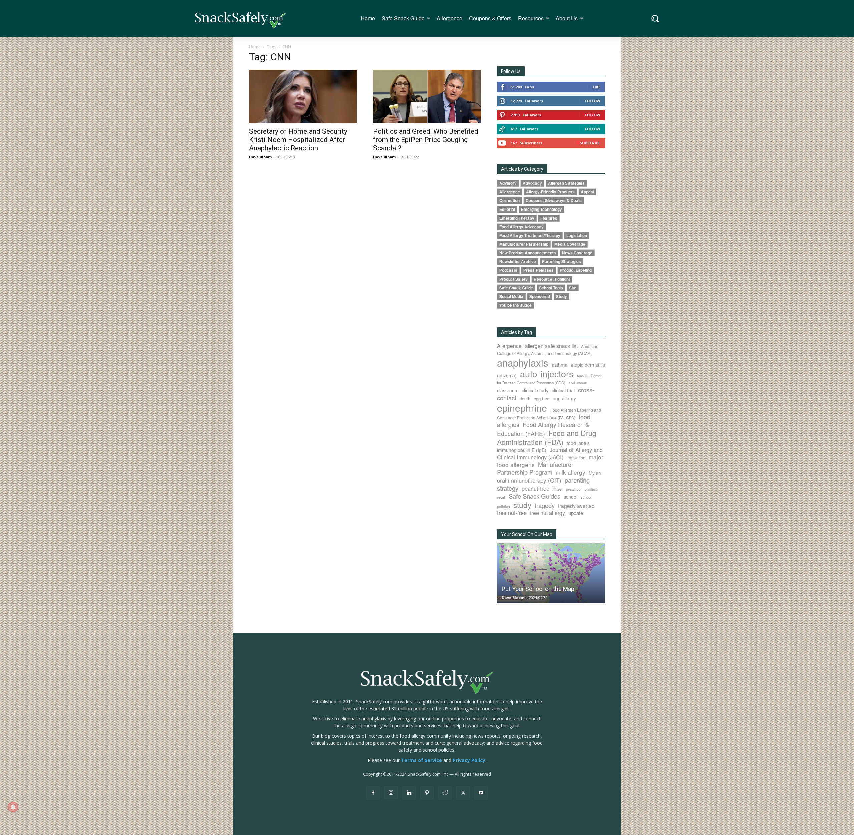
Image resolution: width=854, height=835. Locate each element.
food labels (578, 443)
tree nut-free (512, 513)
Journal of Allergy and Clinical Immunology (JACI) (550, 453)
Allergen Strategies (566, 183)
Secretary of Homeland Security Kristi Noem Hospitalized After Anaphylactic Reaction (298, 139)
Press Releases (538, 270)
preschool (573, 489)
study (522, 504)
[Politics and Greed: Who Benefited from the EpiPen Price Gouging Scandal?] (427, 96)
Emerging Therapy (516, 218)
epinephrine (522, 407)
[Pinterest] (427, 793)
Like (596, 86)
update (575, 512)
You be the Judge (515, 305)
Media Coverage (569, 244)
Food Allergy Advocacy (521, 227)
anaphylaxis (522, 362)
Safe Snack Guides (534, 495)
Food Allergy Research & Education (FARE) (543, 429)
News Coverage (577, 253)
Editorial (507, 209)
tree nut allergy (547, 513)
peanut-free (535, 488)
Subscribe (590, 142)
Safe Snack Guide (516, 288)
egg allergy (564, 398)
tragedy (545, 505)
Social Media (511, 296)
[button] (655, 18)
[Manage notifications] (13, 807)
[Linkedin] (409, 793)
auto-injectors (546, 373)
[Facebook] (373, 793)
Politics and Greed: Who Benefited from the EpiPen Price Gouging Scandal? (425, 139)
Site (572, 288)
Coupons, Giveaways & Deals (554, 200)
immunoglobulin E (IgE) (521, 450)
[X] (463, 793)
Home (255, 47)
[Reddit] (445, 793)
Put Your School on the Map (538, 588)
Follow (592, 100)
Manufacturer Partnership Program (535, 468)
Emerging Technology (541, 209)
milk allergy (570, 472)
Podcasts (508, 270)
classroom (507, 390)
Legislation (576, 235)
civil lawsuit (578, 382)
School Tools (551, 288)
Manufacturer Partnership (523, 244)
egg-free (541, 398)
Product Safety (513, 279)
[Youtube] (481, 793)
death (525, 398)
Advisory (508, 183)
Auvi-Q (582, 375)
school (570, 496)
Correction (509, 200)
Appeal (587, 192)
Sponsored (539, 296)
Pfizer (558, 489)
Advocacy (532, 183)
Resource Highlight (552, 279)
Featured (548, 218)
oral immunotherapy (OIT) (529, 480)
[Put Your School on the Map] (551, 573)
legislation (576, 458)
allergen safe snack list (551, 345)
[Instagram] (391, 792)
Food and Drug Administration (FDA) (546, 437)
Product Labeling (576, 270)
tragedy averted (576, 505)
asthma (559, 364)
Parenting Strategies (561, 261)
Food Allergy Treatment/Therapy (529, 235)
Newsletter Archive (517, 261)
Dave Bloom (260, 156)
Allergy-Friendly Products (550, 192)
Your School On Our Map (526, 534)
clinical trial (563, 390)
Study (561, 296)
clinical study (535, 390)
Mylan (595, 472)
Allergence (509, 192)
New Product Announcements (527, 253)
